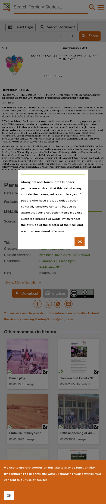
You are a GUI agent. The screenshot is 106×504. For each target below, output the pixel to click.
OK (79, 241)
